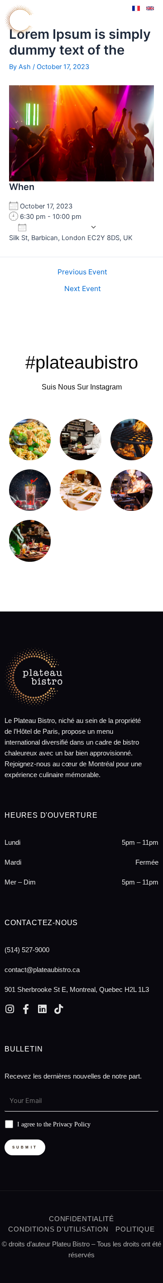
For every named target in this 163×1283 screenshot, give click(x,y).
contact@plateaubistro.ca (42, 969)
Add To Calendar (58, 227)
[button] (146, 17)
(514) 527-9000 (27, 950)
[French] (137, 10)
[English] (150, 10)
